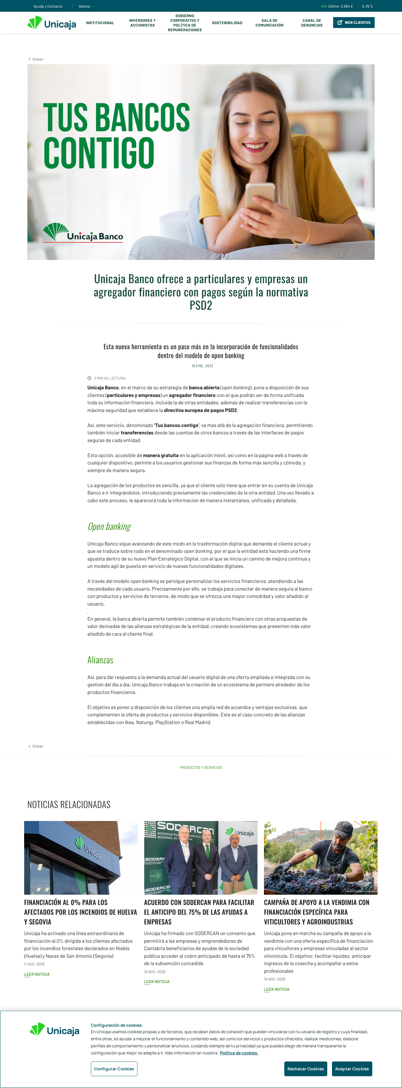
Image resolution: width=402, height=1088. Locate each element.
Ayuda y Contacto (48, 6)
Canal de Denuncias (312, 22)
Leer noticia (37, 974)
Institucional (100, 22)
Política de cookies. (239, 1053)
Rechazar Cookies (306, 1068)
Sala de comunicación (269, 22)
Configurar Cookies (114, 1068)
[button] (35, 59)
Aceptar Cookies (352, 1068)
